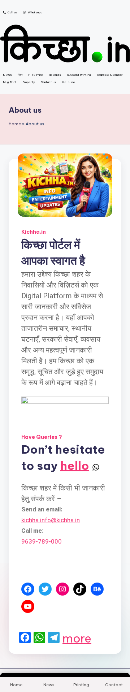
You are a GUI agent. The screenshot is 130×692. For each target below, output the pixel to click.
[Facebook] (27, 589)
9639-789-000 (41, 541)
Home (15, 123)
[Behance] (97, 589)
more (76, 638)
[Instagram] (62, 589)
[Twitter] (45, 589)
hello (74, 465)
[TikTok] (79, 589)
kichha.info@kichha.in (50, 520)
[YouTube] (27, 606)
